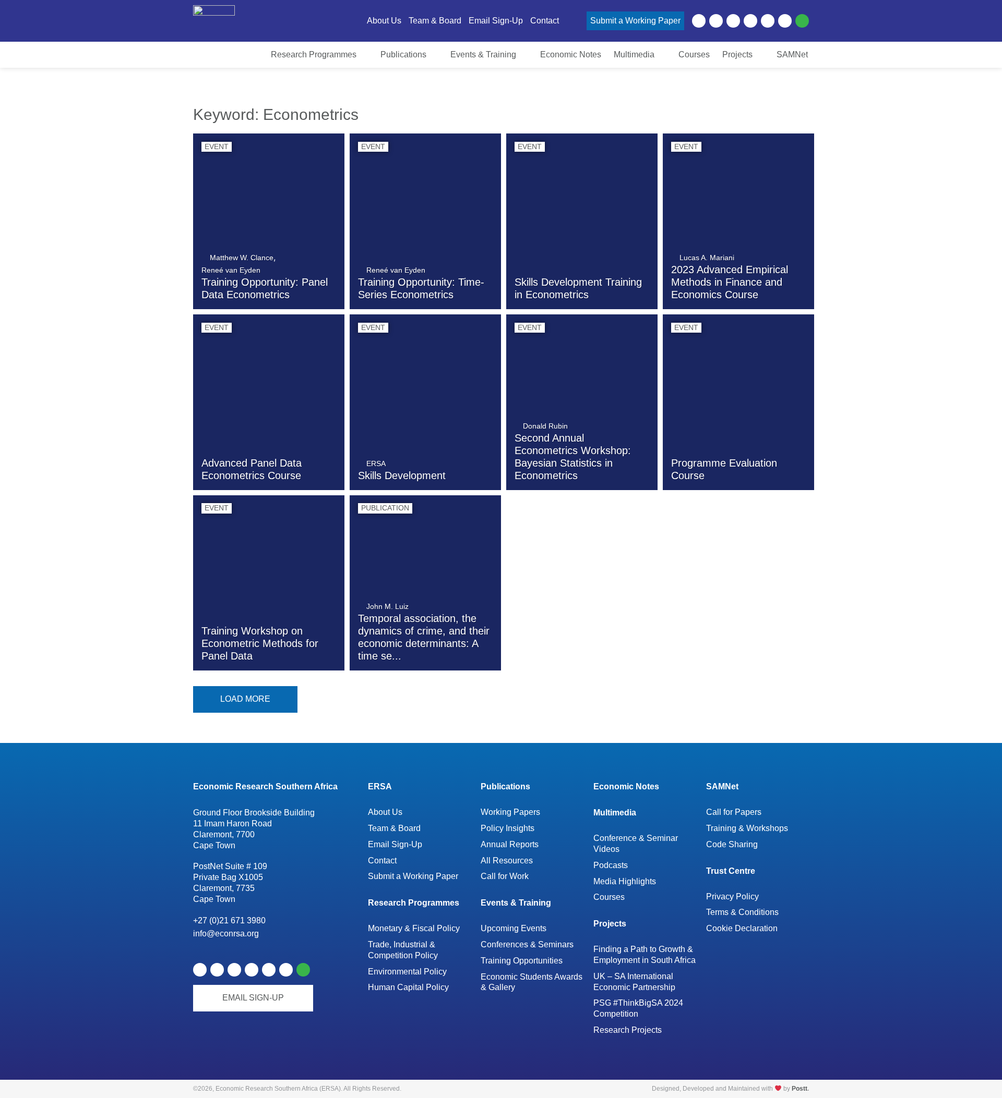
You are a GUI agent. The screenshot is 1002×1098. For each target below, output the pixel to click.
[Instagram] (785, 21)
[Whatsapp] (802, 21)
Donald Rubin (545, 426)
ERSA (376, 463)
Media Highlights (624, 881)
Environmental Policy (407, 971)
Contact (382, 860)
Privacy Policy (732, 896)
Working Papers (510, 812)
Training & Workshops (747, 828)
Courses (609, 897)
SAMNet (722, 786)
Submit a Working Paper (413, 876)
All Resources (507, 860)
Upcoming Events (513, 928)
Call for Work (505, 876)
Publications (505, 786)
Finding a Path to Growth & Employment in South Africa (644, 955)
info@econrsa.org (226, 933)
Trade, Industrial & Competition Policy (403, 950)
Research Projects (627, 1030)
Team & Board (394, 828)
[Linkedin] (699, 21)
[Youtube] (733, 21)
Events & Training (516, 902)
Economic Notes (626, 786)
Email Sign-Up (395, 844)
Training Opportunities (522, 960)
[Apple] (767, 21)
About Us (385, 812)
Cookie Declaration (742, 928)
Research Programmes (413, 902)
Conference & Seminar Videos (635, 843)
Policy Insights (507, 828)
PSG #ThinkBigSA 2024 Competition (638, 1008)
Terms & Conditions (742, 912)
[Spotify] (750, 21)
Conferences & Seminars (527, 944)
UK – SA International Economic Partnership (635, 982)
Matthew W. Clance (241, 257)
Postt (799, 1088)
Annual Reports (510, 844)
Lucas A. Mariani (706, 257)
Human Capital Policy (408, 987)
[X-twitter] (716, 21)
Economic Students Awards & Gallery (531, 982)
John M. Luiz (387, 606)
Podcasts (610, 865)
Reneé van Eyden (230, 270)
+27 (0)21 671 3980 (229, 920)
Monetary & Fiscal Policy (414, 928)
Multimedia (614, 812)
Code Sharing (732, 844)
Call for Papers (733, 812)
